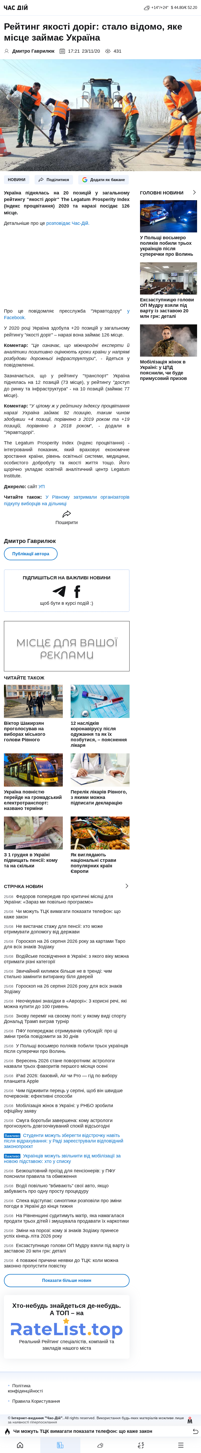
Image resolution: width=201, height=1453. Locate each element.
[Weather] (100, 1445)
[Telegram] (59, 596)
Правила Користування (36, 1401)
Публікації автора (30, 554)
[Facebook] (77, 596)
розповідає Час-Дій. (68, 223)
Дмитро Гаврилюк (30, 541)
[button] (195, 1431)
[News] (60, 1445)
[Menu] (181, 1445)
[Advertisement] (67, 267)
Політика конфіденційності (25, 1388)
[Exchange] (141, 1445)
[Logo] (15, 8)
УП (41, 486)
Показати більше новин (66, 1280)
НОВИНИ (16, 179)
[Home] (20, 1445)
